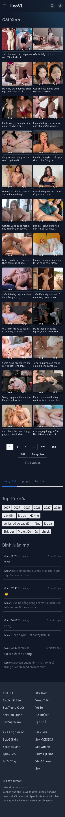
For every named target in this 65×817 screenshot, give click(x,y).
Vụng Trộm (43, 700)
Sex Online (42, 747)
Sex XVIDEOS (44, 739)
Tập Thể (40, 722)
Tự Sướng (9, 761)
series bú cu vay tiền (17, 524)
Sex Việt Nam (12, 722)
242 (23, 454)
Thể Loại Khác (13, 732)
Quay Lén (9, 754)
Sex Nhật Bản (12, 700)
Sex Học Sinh (11, 747)
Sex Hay (41, 693)
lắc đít (48, 524)
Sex (37, 768)
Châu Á (8, 693)
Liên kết (41, 732)
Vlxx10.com (43, 761)
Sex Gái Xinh (11, 739)
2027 (7, 508)
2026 (37, 508)
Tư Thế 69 (42, 715)
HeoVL (16, 6)
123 (43, 447)
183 (54, 447)
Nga (37, 524)
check (46, 531)
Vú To (39, 708)
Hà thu (34, 516)
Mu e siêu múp (28, 531)
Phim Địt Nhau (45, 754)
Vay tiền (9, 516)
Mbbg (22, 516)
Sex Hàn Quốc (12, 715)
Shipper (9, 531)
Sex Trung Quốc (14, 708)
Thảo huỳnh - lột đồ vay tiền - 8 (31, 635)
